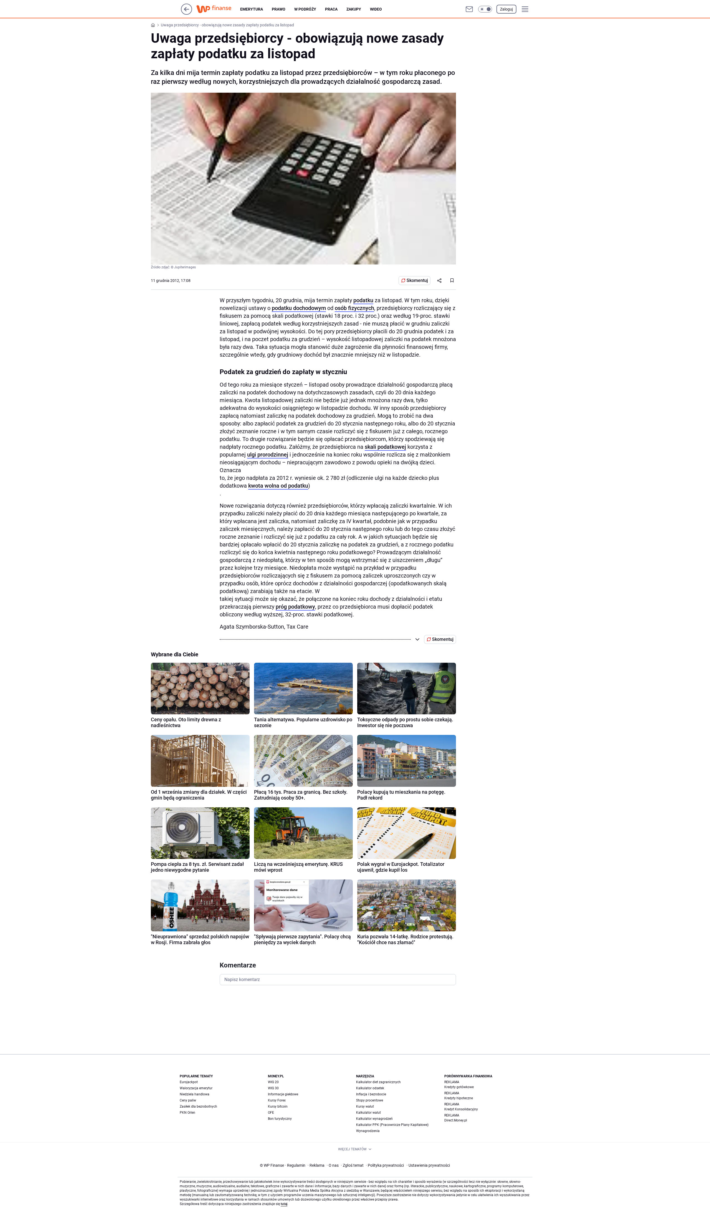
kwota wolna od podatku (278, 485)
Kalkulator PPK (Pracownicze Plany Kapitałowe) (392, 1125)
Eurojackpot (189, 1082)
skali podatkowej (385, 446)
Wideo (376, 9)
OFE (271, 1113)
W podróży (305, 9)
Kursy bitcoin (278, 1106)
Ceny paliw (188, 1100)
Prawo (278, 9)
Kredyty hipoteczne (458, 1098)
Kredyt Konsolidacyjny (461, 1109)
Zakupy (353, 9)
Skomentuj (417, 280)
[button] (485, 9)
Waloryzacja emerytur (196, 1088)
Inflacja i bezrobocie (371, 1094)
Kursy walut (365, 1106)
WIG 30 (273, 1088)
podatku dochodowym (299, 308)
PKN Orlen (187, 1113)
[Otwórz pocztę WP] (469, 9)
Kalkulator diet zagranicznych (378, 1082)
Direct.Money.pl (455, 1120)
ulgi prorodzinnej (267, 454)
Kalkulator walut (368, 1113)
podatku (363, 300)
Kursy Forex (277, 1100)
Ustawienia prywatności (428, 1165)
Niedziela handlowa (194, 1094)
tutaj (284, 1204)
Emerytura (251, 9)
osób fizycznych (354, 308)
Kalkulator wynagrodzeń (374, 1119)
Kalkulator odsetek (370, 1088)
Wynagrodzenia (368, 1131)
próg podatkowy (295, 606)
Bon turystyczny (280, 1119)
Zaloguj (506, 9)
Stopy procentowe (369, 1100)
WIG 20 (273, 1082)
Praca (331, 9)
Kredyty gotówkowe (459, 1087)
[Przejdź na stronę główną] (186, 13)
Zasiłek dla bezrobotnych (198, 1106)
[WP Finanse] (218, 9)
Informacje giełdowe (283, 1094)
